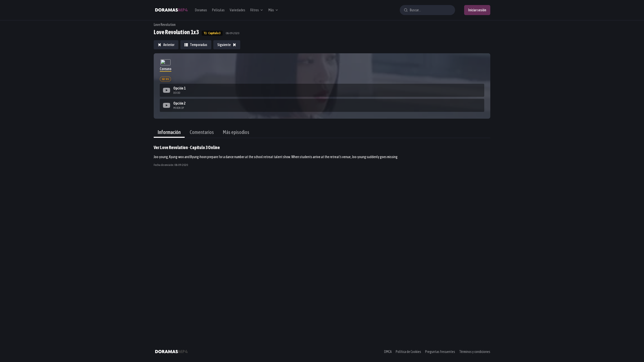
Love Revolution (165, 25)
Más (271, 10)
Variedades (237, 10)
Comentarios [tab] (202, 132)
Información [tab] (169, 132)
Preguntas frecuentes (440, 352)
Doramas (201, 10)
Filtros (254, 10)
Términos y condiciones (474, 352)
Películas (218, 10)
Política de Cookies (408, 352)
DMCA (388, 352)
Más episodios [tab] (236, 132)
